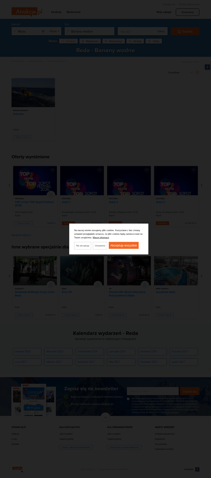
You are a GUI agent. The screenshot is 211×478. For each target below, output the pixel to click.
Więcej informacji (101, 237)
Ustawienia (100, 245)
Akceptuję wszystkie (123, 245)
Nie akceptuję (82, 245)
